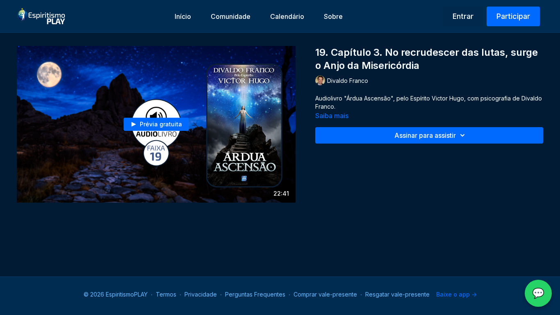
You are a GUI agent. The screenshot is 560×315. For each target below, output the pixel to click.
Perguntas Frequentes (255, 294)
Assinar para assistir (425, 135)
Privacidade (200, 294)
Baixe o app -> (456, 294)
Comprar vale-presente (325, 294)
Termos (166, 294)
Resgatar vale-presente (397, 294)
